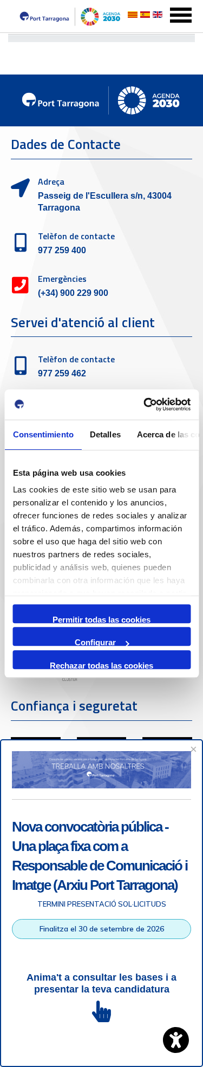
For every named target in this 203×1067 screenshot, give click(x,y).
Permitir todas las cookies (101, 619)
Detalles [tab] (104, 434)
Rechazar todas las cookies (101, 665)
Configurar (95, 642)
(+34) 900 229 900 (73, 293)
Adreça (51, 181)
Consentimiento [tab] (42, 434)
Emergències (62, 278)
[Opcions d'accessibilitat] (175, 1040)
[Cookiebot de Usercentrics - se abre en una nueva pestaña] (145, 404)
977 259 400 (62, 250)
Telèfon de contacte (76, 235)
